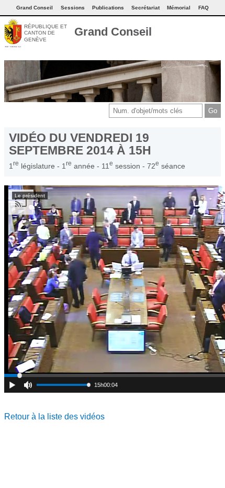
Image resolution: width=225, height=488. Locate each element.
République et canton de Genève (45, 33)
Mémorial (178, 7)
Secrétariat (145, 7)
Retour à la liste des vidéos (54, 416)
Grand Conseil (113, 31)
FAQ (203, 7)
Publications (108, 7)
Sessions (73, 7)
